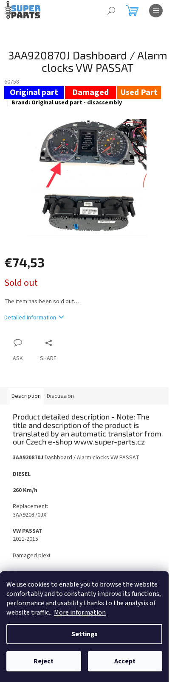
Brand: (66, 102)
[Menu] (155, 10)
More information (80, 612)
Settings (84, 634)
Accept (124, 661)
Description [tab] (26, 396)
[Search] (111, 10)
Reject (44, 661)
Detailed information (30, 317)
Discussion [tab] (60, 396)
